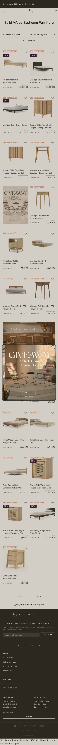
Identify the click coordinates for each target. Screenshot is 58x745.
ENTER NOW (29, 392)
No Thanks (29, 396)
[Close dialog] (53, 347)
